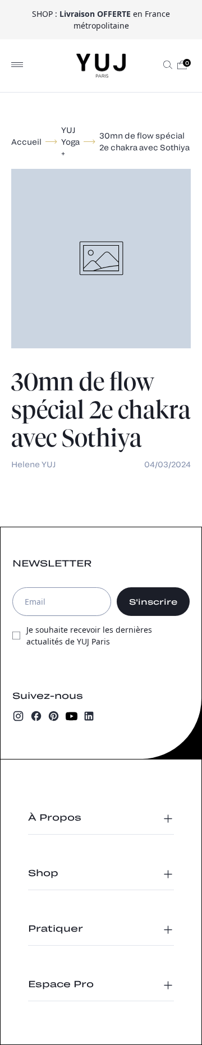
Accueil (26, 141)
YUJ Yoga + (70, 141)
